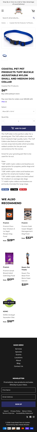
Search (6, 411)
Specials (18, 352)
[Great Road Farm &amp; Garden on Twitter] (27, 417)
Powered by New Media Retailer (17, 424)
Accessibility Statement (24, 413)
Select (3, 107)
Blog (18, 363)
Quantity (4, 117)
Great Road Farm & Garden (20, 422)
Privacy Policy (15, 411)
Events (18, 355)
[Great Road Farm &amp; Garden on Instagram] (34, 417)
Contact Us (18, 366)
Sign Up (18, 404)
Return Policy (27, 411)
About (18, 360)
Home (3, 23)
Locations (18, 358)
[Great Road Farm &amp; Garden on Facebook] (30, 417)
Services (18, 349)
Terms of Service (8, 413)
